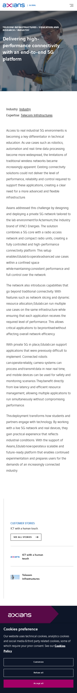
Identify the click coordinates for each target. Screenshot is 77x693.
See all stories (23, 537)
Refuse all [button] (38, 672)
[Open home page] (14, 5)
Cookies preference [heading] (21, 629)
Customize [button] (38, 662)
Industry (25, 108)
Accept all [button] (39, 683)
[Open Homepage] (19, 616)
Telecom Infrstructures (36, 114)
